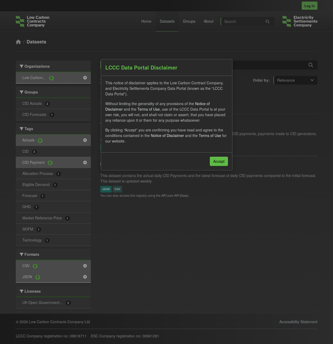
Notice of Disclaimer (167, 135)
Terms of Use (148, 109)
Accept (219, 161)
